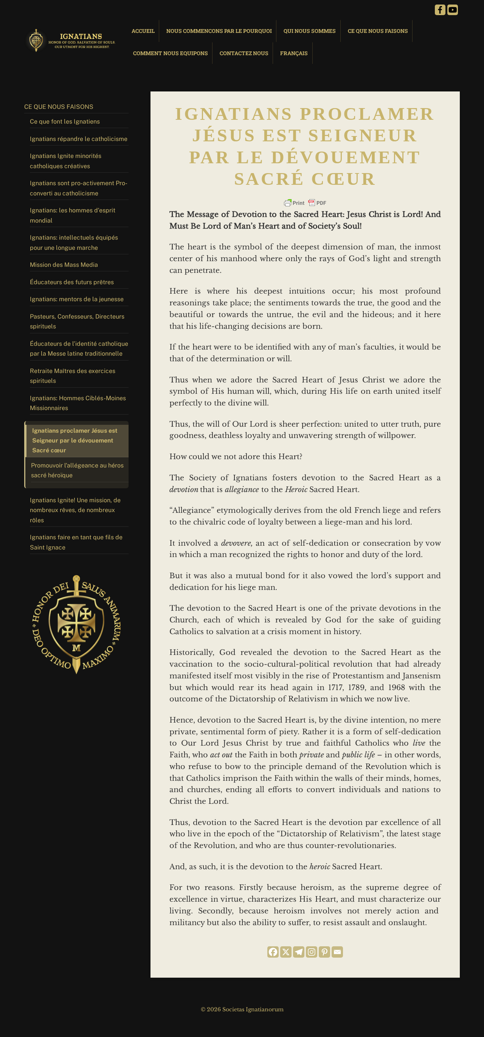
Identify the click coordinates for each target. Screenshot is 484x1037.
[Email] (337, 952)
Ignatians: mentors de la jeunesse (77, 299)
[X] (286, 952)
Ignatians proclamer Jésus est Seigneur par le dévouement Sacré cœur (75, 440)
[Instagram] (311, 952)
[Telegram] (298, 952)
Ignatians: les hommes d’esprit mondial (72, 215)
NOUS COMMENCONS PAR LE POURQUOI (219, 30)
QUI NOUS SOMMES (310, 30)
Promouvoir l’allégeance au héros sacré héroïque (77, 470)
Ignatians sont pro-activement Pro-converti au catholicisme (78, 188)
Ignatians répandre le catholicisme (78, 138)
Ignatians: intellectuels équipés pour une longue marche (74, 242)
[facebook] (440, 9)
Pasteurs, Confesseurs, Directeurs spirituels (77, 321)
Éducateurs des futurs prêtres (72, 282)
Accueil (143, 30)
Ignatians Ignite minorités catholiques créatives (65, 160)
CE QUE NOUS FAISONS (378, 30)
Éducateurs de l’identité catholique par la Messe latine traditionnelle (79, 348)
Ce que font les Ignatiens (65, 121)
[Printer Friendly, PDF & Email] (305, 203)
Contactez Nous (244, 53)
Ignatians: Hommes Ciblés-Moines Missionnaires (78, 403)
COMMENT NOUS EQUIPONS (170, 53)
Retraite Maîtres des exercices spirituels (72, 375)
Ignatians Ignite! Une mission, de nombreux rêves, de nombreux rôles (75, 510)
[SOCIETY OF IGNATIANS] (71, 49)
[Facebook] (273, 952)
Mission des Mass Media (64, 264)
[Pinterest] (324, 952)
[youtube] (452, 9)
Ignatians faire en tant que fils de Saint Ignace (76, 542)
